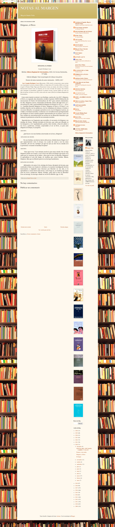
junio (78, 469)
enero (78, 480)
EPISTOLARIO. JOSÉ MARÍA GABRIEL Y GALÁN (84, 449)
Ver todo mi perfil (89, 185)
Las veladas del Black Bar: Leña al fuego (83, 41)
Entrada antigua (64, 227)
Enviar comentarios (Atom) (33, 234)
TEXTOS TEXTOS (80, 89)
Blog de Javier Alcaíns (80, 121)
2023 (76, 437)
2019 (76, 483)
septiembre (79, 464)
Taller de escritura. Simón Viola (83, 101)
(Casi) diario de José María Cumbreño (82, 82)
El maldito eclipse (79, 50)
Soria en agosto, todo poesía (81, 46)
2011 (76, 501)
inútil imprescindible (80, 105)
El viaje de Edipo (79, 37)
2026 (76, 430)
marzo (78, 476)
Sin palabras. (78, 110)
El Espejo (78, 457)
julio (78, 466)
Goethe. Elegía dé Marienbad (82, 33)
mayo (78, 471)
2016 (76, 490)
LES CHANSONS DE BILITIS (82, 122)
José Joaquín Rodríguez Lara (30, 83)
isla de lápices (78, 53)
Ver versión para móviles (44, 230)
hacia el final (78, 75)
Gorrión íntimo (78, 71)
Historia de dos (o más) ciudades (82, 118)
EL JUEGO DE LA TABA (81, 70)
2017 (76, 488)
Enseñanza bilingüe (79, 114)
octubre (79, 462)
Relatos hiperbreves (79, 102)
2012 (76, 499)
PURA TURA (78, 35)
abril (78, 473)
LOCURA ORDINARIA (81, 129)
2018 (76, 485)
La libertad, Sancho (79, 29)
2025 (76, 433)
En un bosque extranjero (81, 27)
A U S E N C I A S (80, 93)
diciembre (79, 446)
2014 (76, 495)
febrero (79, 478)
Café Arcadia (78, 39)
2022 (76, 440)
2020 (76, 444)
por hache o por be (80, 57)
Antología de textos (80, 125)
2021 (76, 442)
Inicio (45, 227)
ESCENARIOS (79, 45)
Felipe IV (77, 126)
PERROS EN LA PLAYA (81, 74)
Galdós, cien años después (81, 94)
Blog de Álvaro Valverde (81, 49)
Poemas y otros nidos (81, 452)
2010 (76, 504)
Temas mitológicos (79, 90)
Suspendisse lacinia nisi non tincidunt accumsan (84, 66)
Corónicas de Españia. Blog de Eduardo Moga (83, 22)
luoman (58, 516)
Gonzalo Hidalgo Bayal (81, 113)
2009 (76, 506)
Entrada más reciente (26, 227)
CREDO (77, 98)
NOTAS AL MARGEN (39, 8)
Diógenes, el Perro (80, 454)
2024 (76, 435)
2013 (76, 497)
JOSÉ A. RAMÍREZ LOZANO (83, 97)
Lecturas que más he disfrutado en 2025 (83, 61)
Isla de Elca (78, 117)
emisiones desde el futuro (81, 78)
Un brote (77, 54)
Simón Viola (90, 148)
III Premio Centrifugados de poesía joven (83, 85)
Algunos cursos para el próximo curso (83, 25)
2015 (76, 492)
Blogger (73, 516)
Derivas (77, 109)
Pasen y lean (78, 59)
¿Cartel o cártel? (79, 106)
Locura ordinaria (79, 130)
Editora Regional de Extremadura (37, 72)
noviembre (79, 459)
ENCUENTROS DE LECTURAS (83, 31)
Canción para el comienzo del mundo (83, 79)
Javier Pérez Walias (80, 65)
